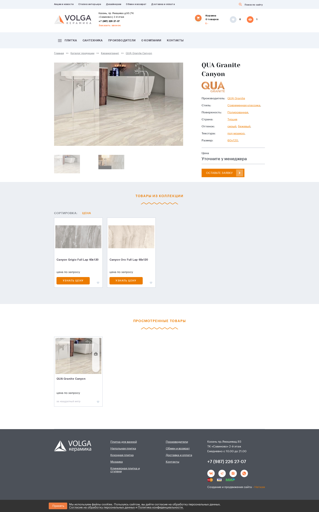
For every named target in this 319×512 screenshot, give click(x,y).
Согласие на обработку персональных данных (102, 507)
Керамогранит (110, 53)
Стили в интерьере (89, 4)
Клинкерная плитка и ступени (125, 470)
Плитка (71, 40)
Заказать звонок (110, 26)
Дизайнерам (113, 4)
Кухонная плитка (122, 455)
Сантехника (92, 40)
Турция (232, 119)
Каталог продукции (82, 53)
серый (231, 126)
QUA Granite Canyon (139, 53)
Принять (58, 505)
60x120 (232, 140)
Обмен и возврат (136, 4)
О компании (151, 40)
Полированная (237, 112)
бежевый (244, 126)
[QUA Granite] (213, 87)
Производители (122, 40)
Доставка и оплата (163, 4)
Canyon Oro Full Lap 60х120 (128, 260)
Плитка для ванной (123, 441)
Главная (59, 53)
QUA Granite (236, 98)
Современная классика (243, 105)
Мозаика (116, 461)
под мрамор (236, 133)
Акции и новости (63, 4)
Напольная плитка (123, 448)
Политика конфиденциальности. (160, 507)
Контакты (175, 40)
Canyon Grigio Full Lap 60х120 (77, 260)
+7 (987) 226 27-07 (109, 21)
